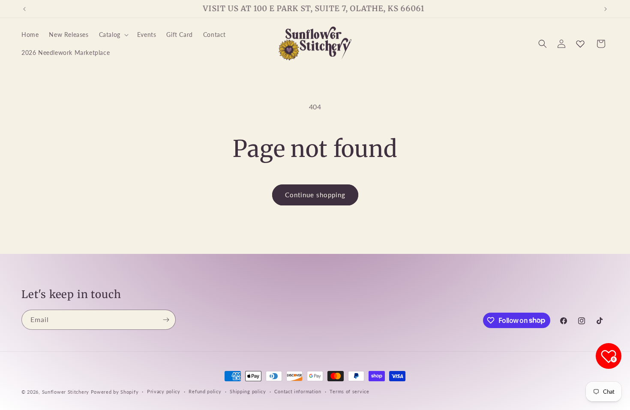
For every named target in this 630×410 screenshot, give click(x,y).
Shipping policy (248, 391)
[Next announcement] (605, 9)
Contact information (297, 391)
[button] (113, 35)
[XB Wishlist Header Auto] (580, 43)
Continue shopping (315, 195)
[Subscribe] (165, 320)
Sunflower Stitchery (66, 392)
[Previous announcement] (24, 9)
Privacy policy (163, 391)
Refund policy (205, 391)
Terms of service (349, 391)
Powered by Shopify (115, 392)
